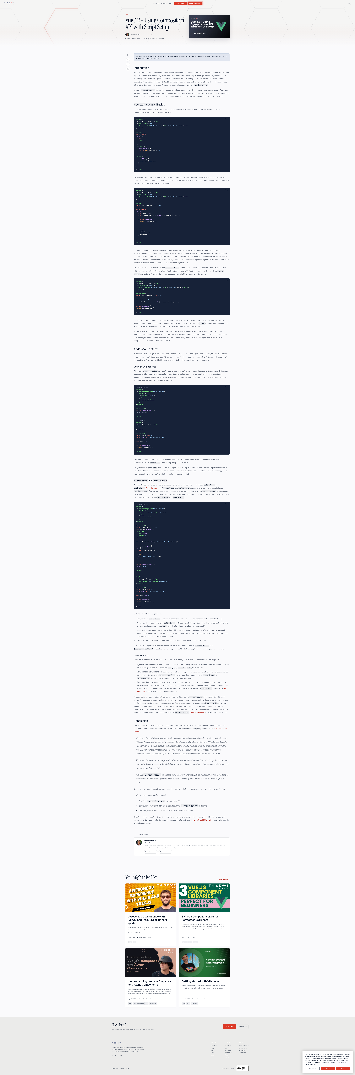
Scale (212, 1052)
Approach (164, 3)
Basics (149, 104)
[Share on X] (128, 64)
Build (212, 1050)
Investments (228, 1052)
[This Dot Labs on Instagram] (121, 1055)
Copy (226, 119)
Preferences (312, 1068)
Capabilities (156, 3)
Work (170, 3)
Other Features (141, 655)
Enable (212, 1055)
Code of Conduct (243, 1046)
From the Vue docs (154, 488)
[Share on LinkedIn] (128, 69)
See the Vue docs (197, 712)
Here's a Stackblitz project (202, 820)
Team (226, 1055)
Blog (226, 1048)
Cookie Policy (242, 1050)
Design (212, 1048)
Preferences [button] (313, 1064)
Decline (328, 1068)
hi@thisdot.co (243, 1026)
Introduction (141, 68)
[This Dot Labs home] (9, 3)
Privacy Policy (243, 1048)
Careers (227, 1057)
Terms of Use (242, 1052)
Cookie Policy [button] (316, 1062)
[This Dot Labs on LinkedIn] (112, 1055)
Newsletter (228, 1050)
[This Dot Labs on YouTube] (115, 1055)
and (150, 480)
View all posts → (224, 879)
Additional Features (146, 349)
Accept (343, 1068)
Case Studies (228, 1046)
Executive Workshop (195, 3)
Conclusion (141, 721)
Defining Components (145, 366)
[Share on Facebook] (128, 60)
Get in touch (180, 3)
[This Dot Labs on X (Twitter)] (118, 1055)
